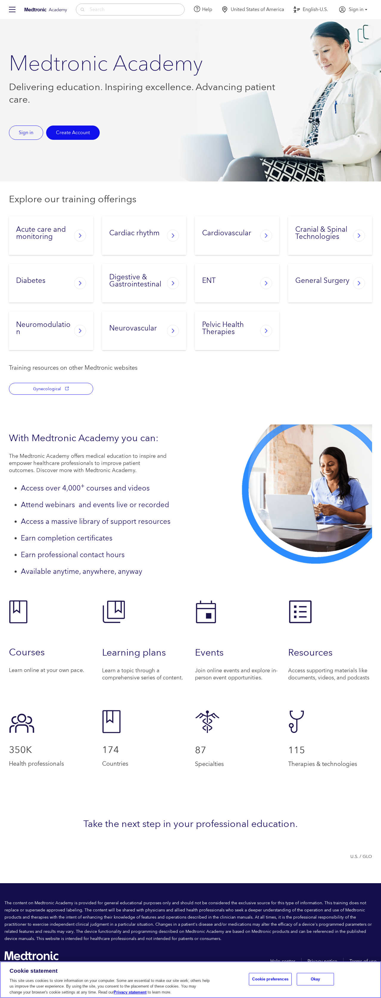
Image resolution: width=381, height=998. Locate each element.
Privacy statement (130, 992)
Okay (315, 979)
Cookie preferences (270, 979)
